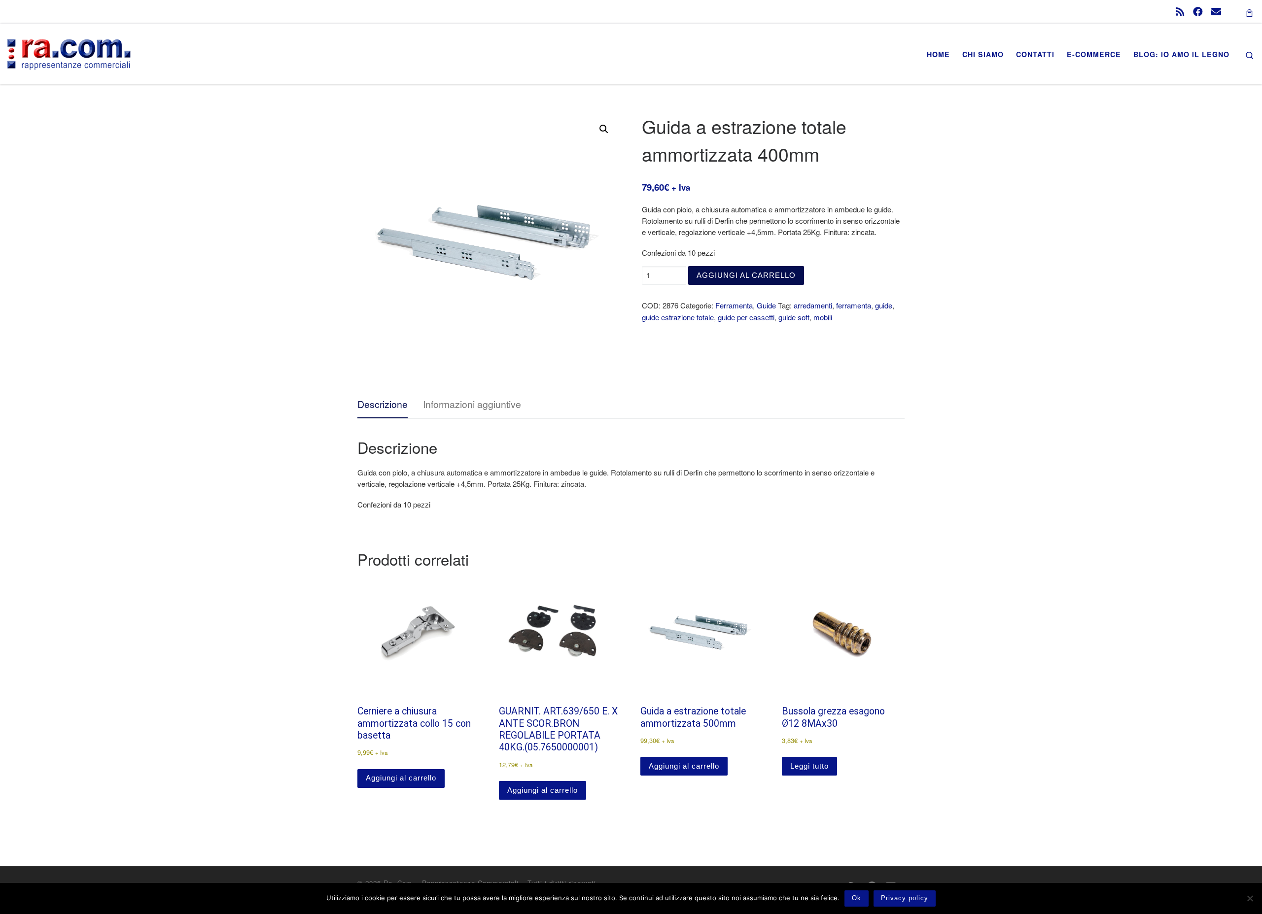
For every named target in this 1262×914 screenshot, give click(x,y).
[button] (604, 129)
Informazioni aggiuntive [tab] (472, 404)
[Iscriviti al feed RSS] (1180, 11)
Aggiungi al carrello (746, 275)
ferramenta (853, 305)
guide (883, 305)
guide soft (793, 317)
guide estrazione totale (678, 317)
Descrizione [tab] (382, 404)
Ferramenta (734, 305)
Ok (856, 898)
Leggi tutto (809, 766)
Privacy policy (904, 898)
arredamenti (813, 305)
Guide (766, 305)
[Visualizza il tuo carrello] (1249, 12)
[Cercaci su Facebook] (1198, 11)
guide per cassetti (746, 317)
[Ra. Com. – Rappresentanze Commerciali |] (69, 51)
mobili (822, 317)
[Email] (1216, 11)
